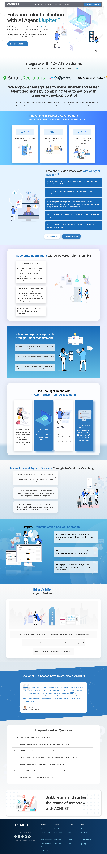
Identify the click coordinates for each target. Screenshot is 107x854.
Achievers (43, 828)
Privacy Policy (44, 850)
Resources (84, 828)
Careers (70, 839)
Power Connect (58, 832)
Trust (82, 848)
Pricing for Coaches (46, 846)
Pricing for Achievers (46, 843)
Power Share (57, 839)
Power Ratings (58, 836)
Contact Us (84, 832)
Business (43, 836)
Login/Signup (94, 4)
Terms (69, 836)
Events (69, 843)
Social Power (57, 843)
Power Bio (57, 828)
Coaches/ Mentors (46, 832)
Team (69, 832)
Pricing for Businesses (46, 839)
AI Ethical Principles (86, 839)
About (69, 828)
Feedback (83, 836)
